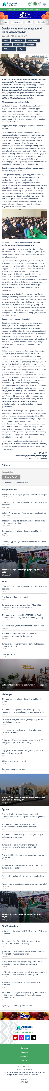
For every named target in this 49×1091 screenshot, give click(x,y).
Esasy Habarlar (18, 40)
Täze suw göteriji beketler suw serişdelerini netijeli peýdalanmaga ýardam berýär (23, 522)
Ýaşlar (21, 49)
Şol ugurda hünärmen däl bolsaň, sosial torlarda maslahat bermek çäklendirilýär (23, 952)
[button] (46, 22)
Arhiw (24, 1060)
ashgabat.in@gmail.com (37, 1072)
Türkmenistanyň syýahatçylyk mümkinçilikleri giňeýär (21, 532)
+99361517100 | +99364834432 (31, 1075)
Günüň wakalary (32, 40)
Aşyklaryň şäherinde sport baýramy (17, 1005)
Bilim (6, 40)
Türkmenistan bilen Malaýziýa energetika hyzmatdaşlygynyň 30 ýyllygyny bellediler (20, 846)
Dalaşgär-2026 (8, 654)
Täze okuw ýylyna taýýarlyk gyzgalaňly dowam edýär (24, 494)
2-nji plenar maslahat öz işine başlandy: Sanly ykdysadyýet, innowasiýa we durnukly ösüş (21, 962)
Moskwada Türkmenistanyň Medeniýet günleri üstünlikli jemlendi (21, 731)
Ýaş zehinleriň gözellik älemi (14, 769)
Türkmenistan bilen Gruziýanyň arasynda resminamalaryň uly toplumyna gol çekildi (20, 825)
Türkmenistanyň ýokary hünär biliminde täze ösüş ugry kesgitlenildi (23, 645)
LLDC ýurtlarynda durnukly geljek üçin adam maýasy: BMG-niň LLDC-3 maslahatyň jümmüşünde (24, 973)
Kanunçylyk (30, 45)
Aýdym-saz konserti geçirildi (14, 761)
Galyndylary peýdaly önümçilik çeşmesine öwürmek (24, 541)
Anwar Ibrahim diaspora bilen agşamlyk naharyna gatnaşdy (23, 856)
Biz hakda (24, 1048)
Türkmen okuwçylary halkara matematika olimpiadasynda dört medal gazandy (19, 634)
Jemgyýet (18, 45)
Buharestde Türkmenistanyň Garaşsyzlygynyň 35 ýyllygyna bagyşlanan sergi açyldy (22, 741)
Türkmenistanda (9, 49)
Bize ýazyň (24, 1056)
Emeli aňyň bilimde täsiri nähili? (15, 597)
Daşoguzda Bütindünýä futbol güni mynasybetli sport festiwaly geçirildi (22, 751)
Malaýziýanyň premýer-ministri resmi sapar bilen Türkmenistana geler (22, 866)
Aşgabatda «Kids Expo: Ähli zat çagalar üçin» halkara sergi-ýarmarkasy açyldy (21, 942)
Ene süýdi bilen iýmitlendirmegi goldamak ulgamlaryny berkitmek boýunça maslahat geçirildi (23, 815)
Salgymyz (24, 1052)
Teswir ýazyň (11, 477)
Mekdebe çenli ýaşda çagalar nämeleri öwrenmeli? (23, 626)
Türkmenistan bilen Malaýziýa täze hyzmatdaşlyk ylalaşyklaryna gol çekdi (23, 835)
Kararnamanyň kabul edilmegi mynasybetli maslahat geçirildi (24, 885)
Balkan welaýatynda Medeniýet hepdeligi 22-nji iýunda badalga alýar (22, 721)
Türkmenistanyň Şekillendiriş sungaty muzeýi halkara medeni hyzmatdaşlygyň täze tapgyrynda (23, 710)
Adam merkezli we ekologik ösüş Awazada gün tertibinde (22, 983)
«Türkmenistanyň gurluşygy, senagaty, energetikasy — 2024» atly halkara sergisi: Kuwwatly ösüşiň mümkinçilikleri (23, 995)
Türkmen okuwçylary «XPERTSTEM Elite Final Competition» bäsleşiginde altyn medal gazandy (22, 616)
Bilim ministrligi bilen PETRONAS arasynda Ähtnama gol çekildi (24, 503)
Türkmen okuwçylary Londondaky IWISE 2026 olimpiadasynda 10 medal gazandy (21, 606)
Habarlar (6, 45)
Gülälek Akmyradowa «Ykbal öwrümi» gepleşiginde (24, 513)
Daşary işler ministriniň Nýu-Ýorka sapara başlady (23, 876)
